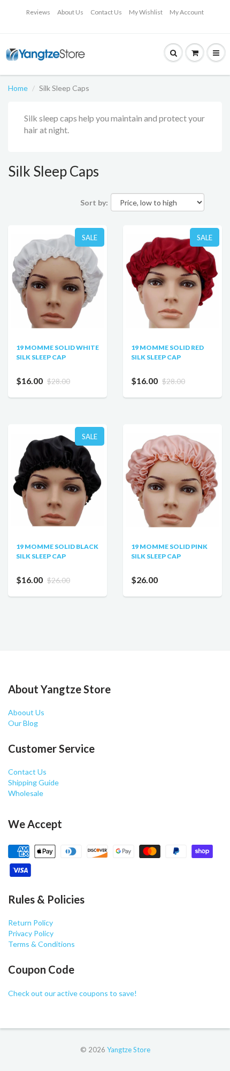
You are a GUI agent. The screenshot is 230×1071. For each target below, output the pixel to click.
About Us (70, 12)
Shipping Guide (33, 782)
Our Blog (23, 723)
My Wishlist (146, 12)
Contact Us (106, 12)
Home (18, 88)
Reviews (38, 12)
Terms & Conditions (41, 943)
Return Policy (30, 922)
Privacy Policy (30, 933)
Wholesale (25, 793)
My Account (187, 12)
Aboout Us (26, 712)
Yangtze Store (128, 1049)
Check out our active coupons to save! (72, 993)
